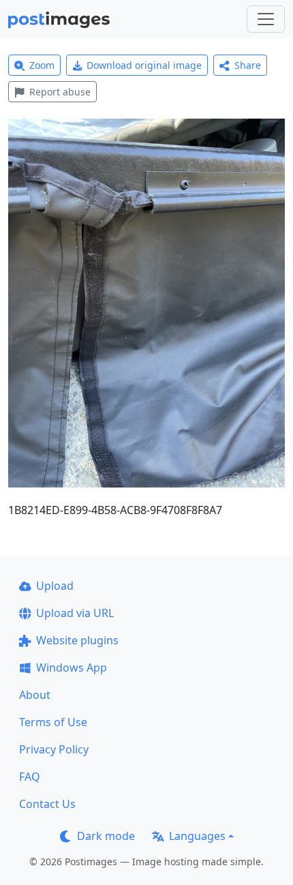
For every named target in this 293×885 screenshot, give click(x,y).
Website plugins (77, 640)
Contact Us (47, 803)
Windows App (71, 667)
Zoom (42, 65)
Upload (55, 585)
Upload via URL (75, 612)
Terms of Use (53, 722)
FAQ (29, 776)
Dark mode (106, 835)
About (34, 694)
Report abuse (60, 91)
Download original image (144, 65)
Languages (197, 835)
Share (247, 65)
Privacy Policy (54, 749)
